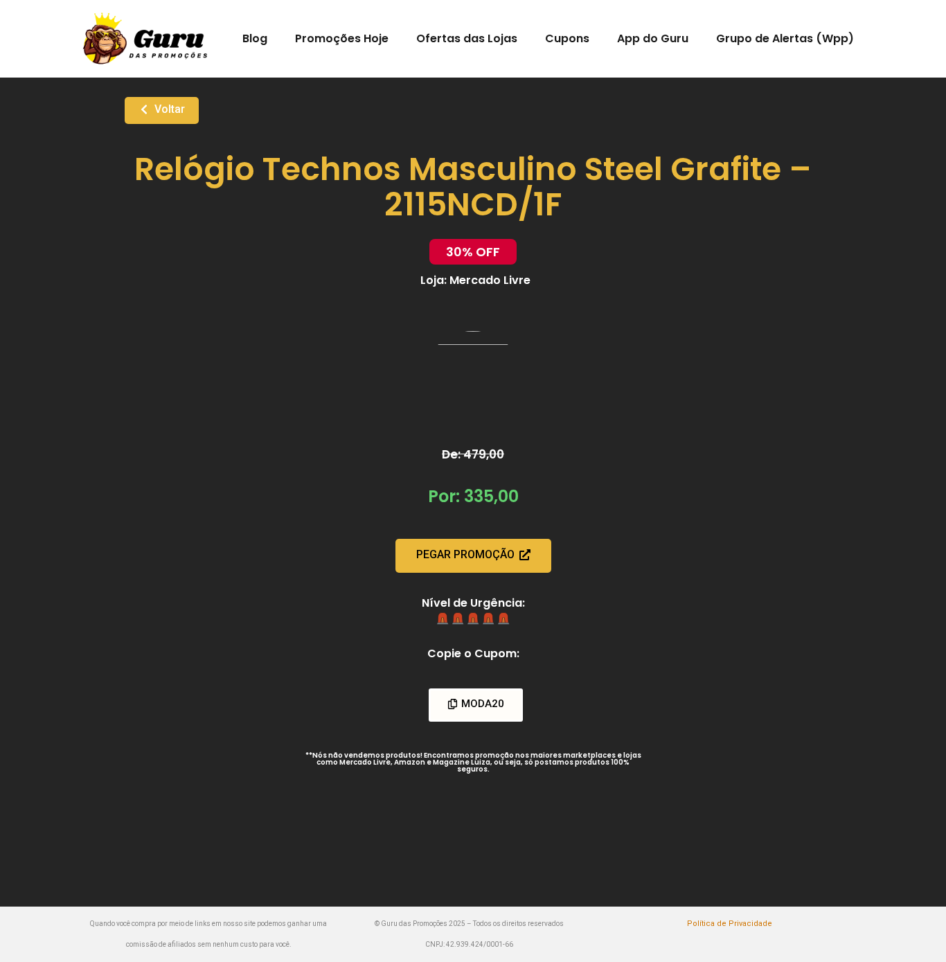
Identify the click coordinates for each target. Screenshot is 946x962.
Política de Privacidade (729, 923)
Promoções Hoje (342, 38)
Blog (254, 38)
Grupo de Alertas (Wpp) (785, 38)
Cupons (567, 38)
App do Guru (652, 38)
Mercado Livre (489, 280)
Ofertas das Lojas (466, 38)
